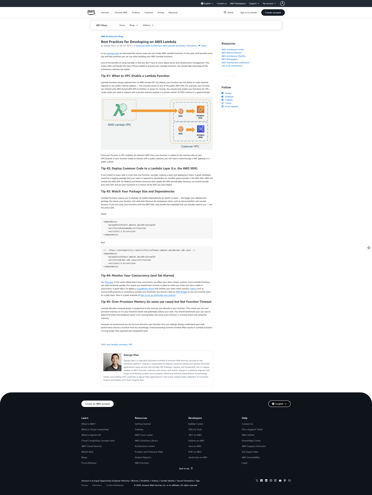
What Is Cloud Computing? (95, 429)
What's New (87, 451)
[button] (121, 12)
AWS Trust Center (144, 434)
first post (109, 282)
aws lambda (112, 344)
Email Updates (231, 106)
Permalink (191, 45)
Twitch (227, 103)
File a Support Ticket (252, 429)
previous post (113, 53)
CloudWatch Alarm (145, 288)
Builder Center (195, 423)
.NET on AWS (195, 434)
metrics (193, 288)
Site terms (97, 485)
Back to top (184, 468)
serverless (123, 344)
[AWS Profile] (282, 3)
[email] (289, 480)
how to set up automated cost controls (157, 295)
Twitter (228, 93)
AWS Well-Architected (231, 52)
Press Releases (88, 462)
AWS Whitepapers (230, 59)
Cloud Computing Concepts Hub (97, 440)
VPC (130, 344)
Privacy (84, 485)
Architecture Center (145, 446)
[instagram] (271, 480)
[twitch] (275, 480)
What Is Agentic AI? (91, 434)
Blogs (84, 457)
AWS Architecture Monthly (233, 56)
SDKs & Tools (195, 429)
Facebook (229, 96)
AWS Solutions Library (146, 440)
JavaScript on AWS (197, 457)
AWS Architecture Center (233, 49)
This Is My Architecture (232, 65)
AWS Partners (142, 462)
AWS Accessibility (251, 457)
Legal (244, 462)
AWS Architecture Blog (112, 36)
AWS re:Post (248, 434)
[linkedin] (266, 480)
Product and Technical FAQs (149, 451)
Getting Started (143, 423)
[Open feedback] (368, 247)
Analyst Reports (143, 457)
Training (139, 429)
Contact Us (247, 423)
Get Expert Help (250, 451)
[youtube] (280, 480)
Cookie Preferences (115, 485)
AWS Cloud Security (91, 446)
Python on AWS (196, 440)
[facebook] (261, 480)
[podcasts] (285, 480)
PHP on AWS (194, 451)
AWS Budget (181, 292)
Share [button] (203, 45)
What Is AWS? (88, 423)
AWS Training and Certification (236, 62)
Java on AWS (194, 446)
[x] (257, 480)
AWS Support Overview (254, 446)
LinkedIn (228, 100)
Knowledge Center (251, 440)
